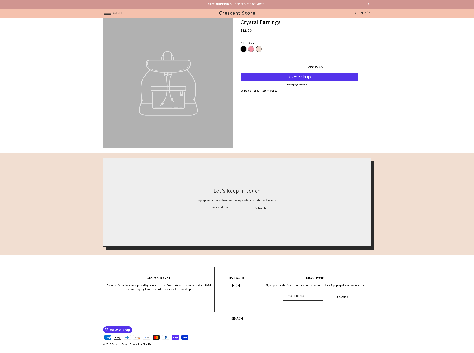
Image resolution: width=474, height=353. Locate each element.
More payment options (299, 84)
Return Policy (269, 90)
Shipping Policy (250, 90)
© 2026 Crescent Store (115, 344)
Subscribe (261, 208)
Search (237, 318)
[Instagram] (238, 285)
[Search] (368, 4)
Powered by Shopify (140, 344)
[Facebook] (233, 285)
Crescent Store (237, 13)
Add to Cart (317, 66)
